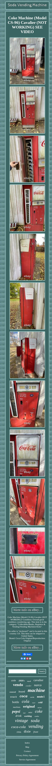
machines (16, 707)
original (29, 706)
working (28, 716)
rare (33, 702)
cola (25, 701)
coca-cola (18, 727)
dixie (27, 731)
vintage (21, 720)
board (22, 691)
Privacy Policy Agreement (27, 755)
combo (37, 716)
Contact (27, 751)
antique (40, 707)
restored (13, 692)
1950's (21, 680)
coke (38, 711)
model (41, 697)
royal (29, 681)
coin (13, 680)
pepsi (16, 711)
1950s (19, 732)
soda (35, 720)
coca (23, 696)
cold (40, 702)
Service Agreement (27, 759)
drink (18, 715)
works (32, 697)
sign (24, 713)
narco (38, 685)
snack (13, 697)
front (35, 732)
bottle (15, 702)
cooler (28, 685)
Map (27, 747)
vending (35, 726)
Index (27, 743)
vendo (18, 685)
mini (30, 712)
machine (36, 690)
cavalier (38, 680)
